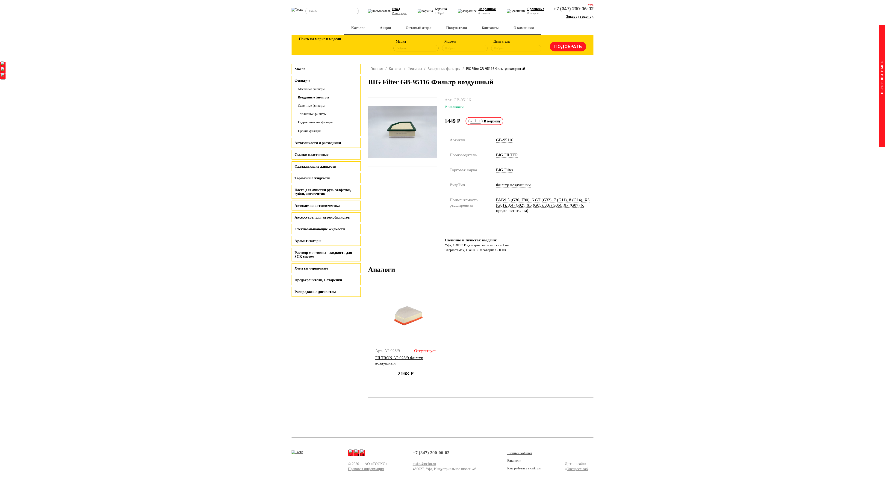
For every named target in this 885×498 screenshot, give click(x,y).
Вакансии (514, 460)
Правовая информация (366, 469)
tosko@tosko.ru (424, 464)
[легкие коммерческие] (319, 45)
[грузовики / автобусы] (334, 45)
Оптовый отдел (418, 28)
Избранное (487, 9)
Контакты (490, 28)
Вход (396, 9)
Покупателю (456, 28)
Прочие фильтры (309, 131)
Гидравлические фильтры (315, 122)
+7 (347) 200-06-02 (573, 9)
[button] (365, 338)
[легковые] (304, 45)
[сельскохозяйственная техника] (349, 45)
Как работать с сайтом (524, 468)
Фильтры (415, 69)
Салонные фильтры (311, 105)
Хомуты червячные (311, 268)
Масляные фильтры (311, 89)
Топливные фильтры (312, 114)
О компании (523, 28)
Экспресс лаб (577, 469)
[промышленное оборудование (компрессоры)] (379, 45)
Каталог (358, 28)
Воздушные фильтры (313, 97)
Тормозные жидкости (312, 178)
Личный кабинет (519, 453)
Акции (385, 28)
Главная (377, 69)
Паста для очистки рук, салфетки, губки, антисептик (323, 192)
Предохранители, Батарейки (318, 280)
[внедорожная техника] (364, 45)
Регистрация (399, 13)
